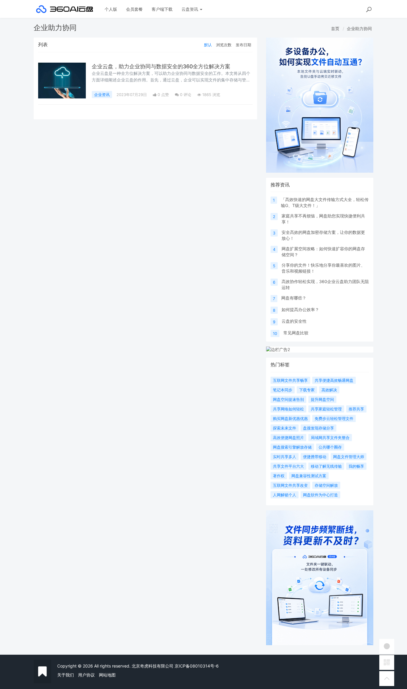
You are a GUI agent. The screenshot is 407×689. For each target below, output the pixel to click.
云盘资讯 (190, 9)
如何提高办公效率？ (300, 309)
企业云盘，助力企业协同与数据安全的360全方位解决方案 (161, 66)
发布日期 (243, 44)
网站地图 (107, 674)
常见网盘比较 (295, 332)
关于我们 (65, 674)
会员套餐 (134, 9)
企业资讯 (102, 94)
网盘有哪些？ (293, 297)
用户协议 (86, 674)
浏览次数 (224, 44)
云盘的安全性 (294, 321)
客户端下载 (162, 9)
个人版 (111, 9)
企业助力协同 (359, 28)
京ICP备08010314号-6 (197, 665)
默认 (208, 44)
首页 (335, 28)
